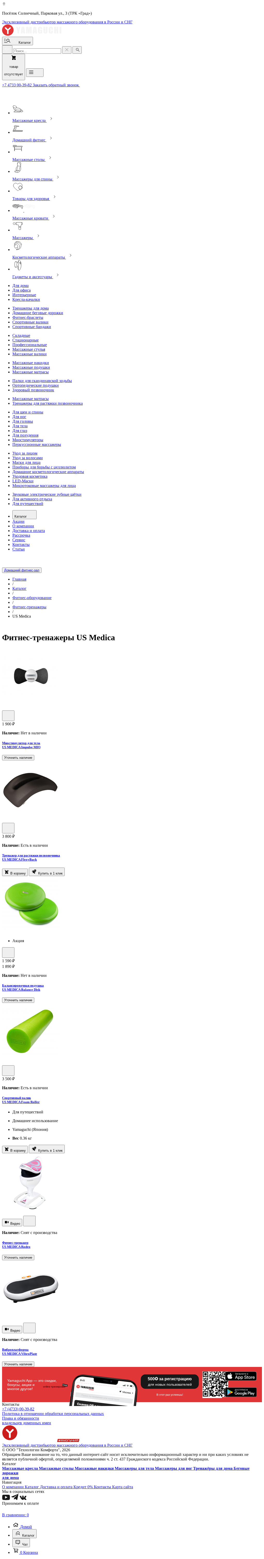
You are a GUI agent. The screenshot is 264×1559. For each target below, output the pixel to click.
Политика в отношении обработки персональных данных (53, 1413)
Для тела (20, 426)
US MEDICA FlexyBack (19, 859)
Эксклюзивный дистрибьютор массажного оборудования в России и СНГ (67, 22)
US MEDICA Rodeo (16, 1247)
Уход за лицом (24, 453)
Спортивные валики (30, 322)
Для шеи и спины (27, 412)
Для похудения (25, 435)
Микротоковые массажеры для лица (44, 485)
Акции (18, 521)
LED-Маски (23, 481)
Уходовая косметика (29, 476)
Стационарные (25, 340)
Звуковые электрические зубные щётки (46, 494)
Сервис (18, 540)
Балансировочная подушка (23, 985)
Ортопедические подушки (35, 385)
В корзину (17, 873)
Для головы (22, 421)
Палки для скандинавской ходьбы (42, 381)
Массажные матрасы (30, 372)
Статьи (18, 549)
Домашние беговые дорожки (37, 313)
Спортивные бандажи (31, 327)
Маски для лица (26, 462)
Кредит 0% (83, 1487)
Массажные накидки (30, 363)
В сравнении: (15, 1515)
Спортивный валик (16, 1098)
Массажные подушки (31, 367)
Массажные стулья (28, 349)
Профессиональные (29, 345)
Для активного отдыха (32, 499)
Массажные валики (29, 354)
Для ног (19, 416)
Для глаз (19, 430)
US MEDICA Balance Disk (21, 990)
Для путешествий (27, 503)
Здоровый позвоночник (33, 390)
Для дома (20, 285)
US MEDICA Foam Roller (21, 1102)
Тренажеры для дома (30, 308)
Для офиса (21, 290)
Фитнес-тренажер (15, 1243)
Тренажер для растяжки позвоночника (31, 855)
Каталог (21, 516)
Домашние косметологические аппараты (48, 472)
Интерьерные (24, 295)
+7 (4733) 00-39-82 (18, 1409)
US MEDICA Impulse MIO (21, 747)
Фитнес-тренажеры (29, 607)
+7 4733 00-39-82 (17, 85)
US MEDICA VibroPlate (19, 1354)
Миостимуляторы (27, 440)
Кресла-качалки (26, 299)
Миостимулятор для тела (21, 743)
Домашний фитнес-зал (21, 570)
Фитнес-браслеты (27, 317)
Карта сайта (122, 1487)
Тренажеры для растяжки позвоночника (47, 403)
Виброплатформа (15, 1349)
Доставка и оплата (28, 530)
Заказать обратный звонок (56, 85)
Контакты (21, 544)
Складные (21, 335)
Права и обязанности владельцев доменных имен (26, 1420)
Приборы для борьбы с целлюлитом (44, 467)
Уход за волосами (27, 458)
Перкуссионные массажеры (36, 444)
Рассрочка (21, 535)
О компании (23, 526)
